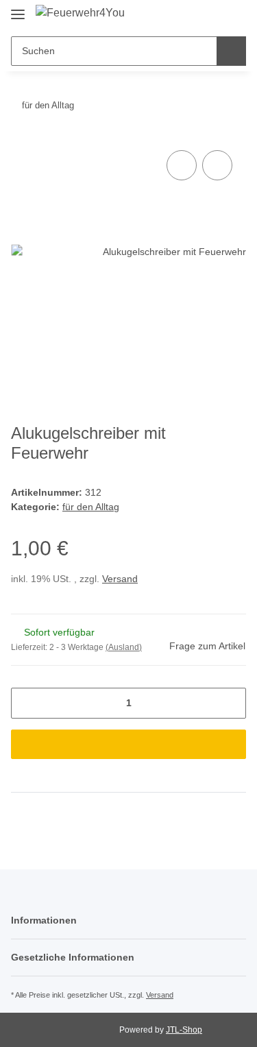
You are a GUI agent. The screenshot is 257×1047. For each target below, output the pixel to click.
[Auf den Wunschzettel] (217, 165)
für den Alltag (90, 506)
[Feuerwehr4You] (80, 13)
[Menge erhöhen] (230, 703)
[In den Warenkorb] (128, 744)
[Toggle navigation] (18, 8)
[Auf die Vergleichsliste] (182, 165)
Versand (120, 578)
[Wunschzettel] (211, 15)
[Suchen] (231, 51)
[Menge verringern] (26, 703)
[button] (189, 15)
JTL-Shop (184, 1030)
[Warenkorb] (233, 15)
